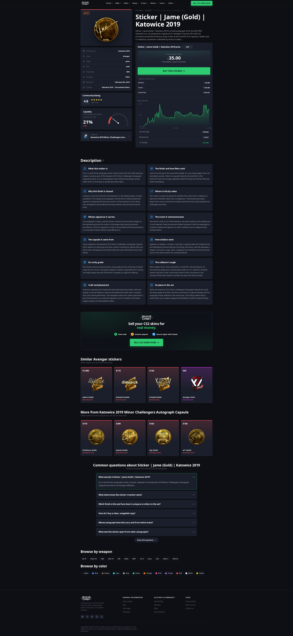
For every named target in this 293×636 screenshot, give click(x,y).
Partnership (158, 601)
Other (170, 3)
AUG (157, 559)
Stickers (148, 10)
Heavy (134, 3)
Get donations (159, 612)
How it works (127, 601)
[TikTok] (101, 617)
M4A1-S (165, 559)
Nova (150, 559)
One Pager (127, 608)
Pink (159, 573)
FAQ (124, 605)
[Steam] (92, 617)
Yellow (201, 573)
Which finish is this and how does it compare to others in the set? (130, 504)
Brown (106, 573)
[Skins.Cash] (99, 598)
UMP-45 (175, 559)
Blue (96, 573)
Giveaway (126, 612)
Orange (149, 573)
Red (180, 573)
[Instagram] (97, 617)
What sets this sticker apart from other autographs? (123, 531)
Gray (127, 573)
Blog (156, 608)
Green (137, 573)
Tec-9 (142, 559)
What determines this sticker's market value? (120, 494)
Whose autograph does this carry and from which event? (126, 522)
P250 (102, 559)
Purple (170, 573)
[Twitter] (87, 617)
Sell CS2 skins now (201, 3)
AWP (134, 559)
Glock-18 (93, 559)
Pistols (108, 3)
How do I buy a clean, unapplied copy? (117, 513)
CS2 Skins (139, 10)
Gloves (152, 3)
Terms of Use (190, 605)
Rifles (117, 3)
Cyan (117, 573)
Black (86, 573)
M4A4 (126, 559)
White (190, 573)
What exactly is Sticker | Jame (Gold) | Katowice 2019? (124, 477)
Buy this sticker (174, 71)
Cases (162, 3)
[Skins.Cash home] (85, 3)
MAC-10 (111, 559)
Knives (143, 3)
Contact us (190, 608)
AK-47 (84, 559)
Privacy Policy (191, 601)
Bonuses (157, 605)
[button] (106, 27)
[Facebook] (82, 617)
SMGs (126, 3)
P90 (119, 559)
